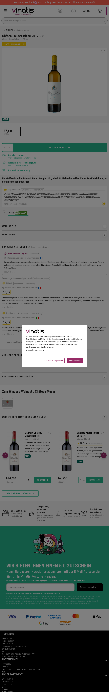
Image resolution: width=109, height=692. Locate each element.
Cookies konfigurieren (54, 360)
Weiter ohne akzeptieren (35, 350)
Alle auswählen (75, 360)
